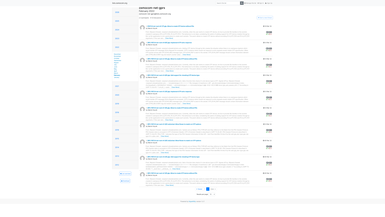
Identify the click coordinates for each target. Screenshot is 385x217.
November (117, 56)
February (117, 75)
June (115, 67)
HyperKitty (192, 201)
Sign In (261, 3)
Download (125, 181)
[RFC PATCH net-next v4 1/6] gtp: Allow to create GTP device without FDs (172, 173)
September (117, 60)
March (116, 73)
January (116, 77)
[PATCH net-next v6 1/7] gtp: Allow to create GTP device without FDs (170, 26)
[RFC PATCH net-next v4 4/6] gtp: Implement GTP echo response (169, 42)
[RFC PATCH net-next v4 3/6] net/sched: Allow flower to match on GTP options (174, 140)
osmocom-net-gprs (152, 8)
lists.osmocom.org (119, 3)
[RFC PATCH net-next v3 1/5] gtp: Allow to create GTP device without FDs (172, 59)
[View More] (169, 38)
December (117, 54)
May (115, 69)
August (116, 62)
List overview (125, 174)
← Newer (199, 189)
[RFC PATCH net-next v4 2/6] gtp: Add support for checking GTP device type (173, 157)
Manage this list (251, 3)
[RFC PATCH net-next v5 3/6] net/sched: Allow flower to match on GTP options (174, 124)
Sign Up (269, 3)
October (116, 58)
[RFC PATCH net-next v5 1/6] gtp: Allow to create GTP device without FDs (172, 108)
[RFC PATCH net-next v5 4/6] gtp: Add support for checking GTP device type (173, 75)
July (115, 65)
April (115, 71)
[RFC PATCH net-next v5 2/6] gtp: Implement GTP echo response (169, 91)
